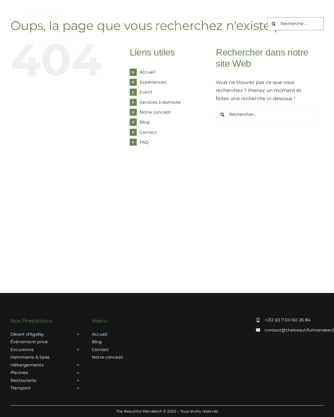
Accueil (147, 72)
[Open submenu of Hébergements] (77, 365)
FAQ (144, 142)
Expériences (153, 82)
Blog (145, 122)
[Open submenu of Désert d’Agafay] (77, 334)
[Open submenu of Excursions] (77, 349)
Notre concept (155, 112)
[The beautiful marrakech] (44, 15)
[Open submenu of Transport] (77, 388)
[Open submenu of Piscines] (77, 372)
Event (146, 92)
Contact (148, 132)
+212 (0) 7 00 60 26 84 (288, 319)
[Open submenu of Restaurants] (77, 380)
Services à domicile (160, 102)
